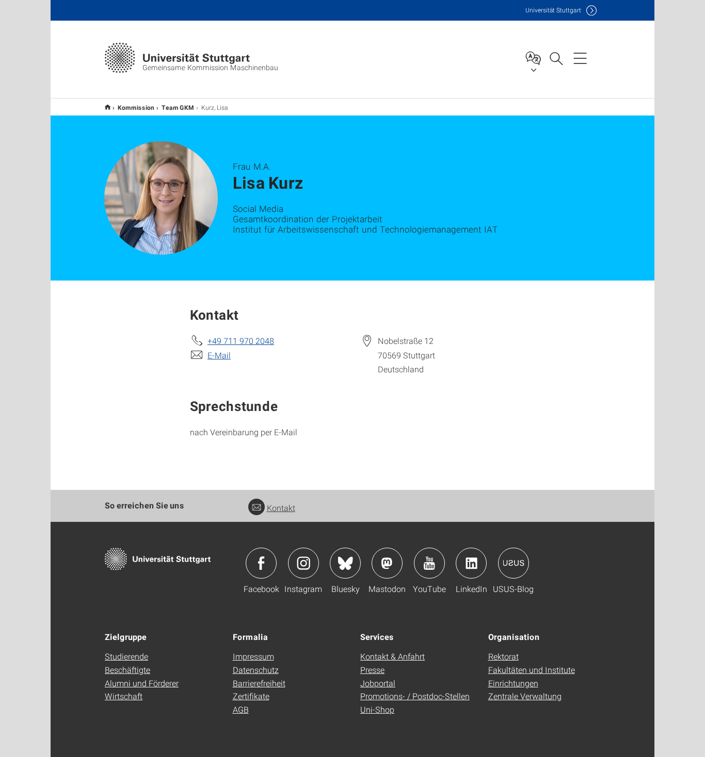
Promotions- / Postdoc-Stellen (415, 695)
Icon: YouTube (429, 563)
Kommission (136, 107)
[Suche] (556, 58)
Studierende (126, 656)
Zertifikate (251, 695)
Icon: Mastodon (387, 563)
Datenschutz (256, 669)
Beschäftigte (127, 669)
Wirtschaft (123, 695)
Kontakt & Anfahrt (392, 656)
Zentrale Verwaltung (525, 695)
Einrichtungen (513, 683)
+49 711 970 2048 (240, 340)
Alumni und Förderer (142, 683)
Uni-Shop (377, 709)
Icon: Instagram (303, 563)
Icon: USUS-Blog (513, 563)
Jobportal (377, 683)
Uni (553, 10)
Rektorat (503, 656)
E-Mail (219, 355)
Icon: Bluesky (345, 563)
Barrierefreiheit (259, 683)
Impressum (253, 656)
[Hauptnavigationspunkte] (580, 58)
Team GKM (178, 107)
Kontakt (281, 507)
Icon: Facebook (261, 563)
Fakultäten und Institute (531, 669)
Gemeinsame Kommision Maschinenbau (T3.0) (107, 107)
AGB (241, 709)
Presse (372, 669)
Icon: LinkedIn (471, 563)
